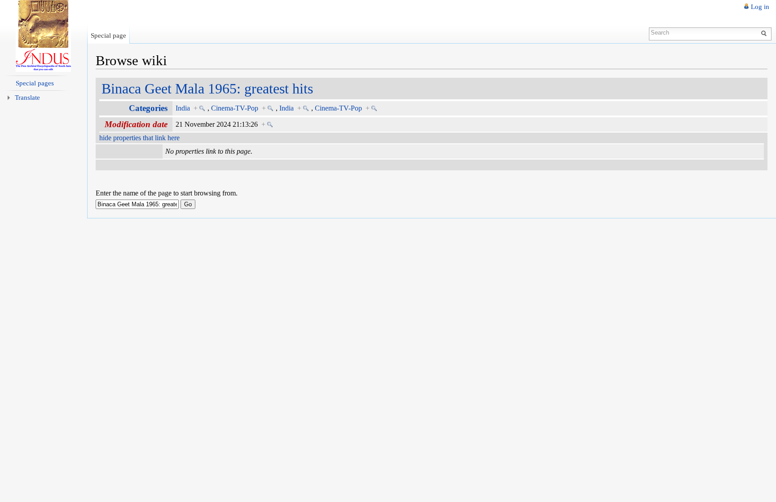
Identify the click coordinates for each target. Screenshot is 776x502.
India (183, 108)
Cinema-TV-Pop (234, 108)
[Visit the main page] (43, 36)
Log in (760, 6)
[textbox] (137, 204)
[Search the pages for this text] (765, 33)
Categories (148, 108)
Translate (27, 97)
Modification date (136, 124)
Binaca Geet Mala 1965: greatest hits (207, 88)
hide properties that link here (139, 138)
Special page (108, 35)
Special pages (35, 83)
